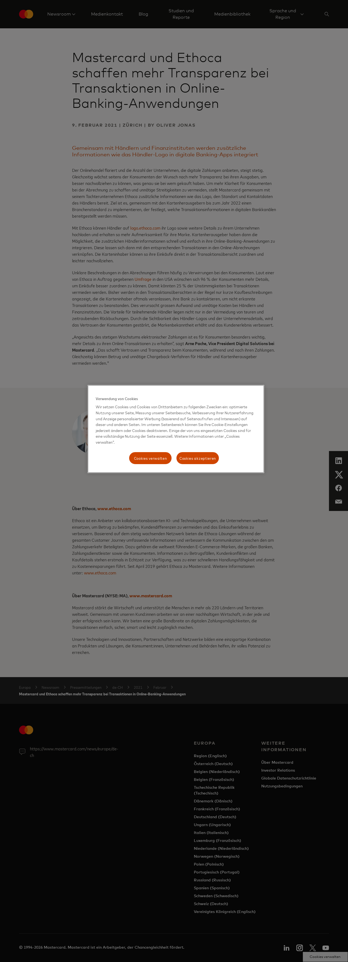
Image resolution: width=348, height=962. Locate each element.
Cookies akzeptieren (197, 458)
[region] (176, 429)
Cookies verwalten (150, 458)
